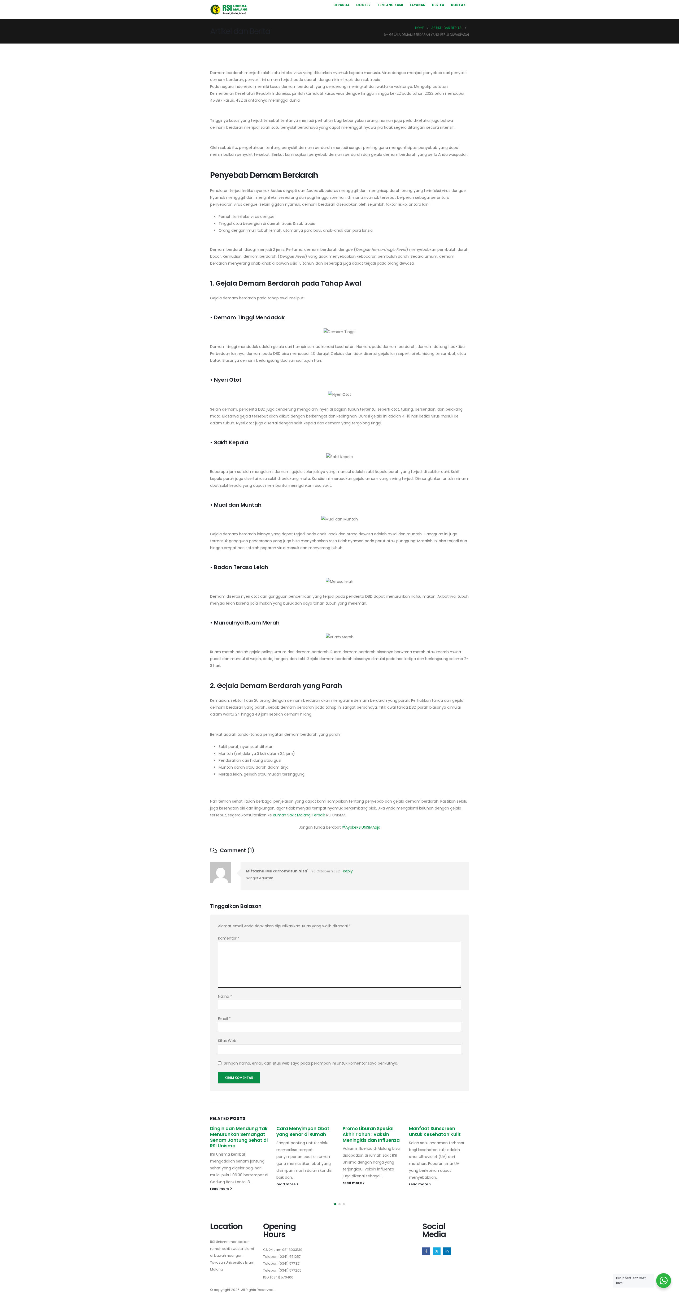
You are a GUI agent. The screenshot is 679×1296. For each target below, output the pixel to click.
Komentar (229, 938)
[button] (335, 1204)
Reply (348, 871)
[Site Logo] (229, 9)
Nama (225, 996)
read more (220, 1188)
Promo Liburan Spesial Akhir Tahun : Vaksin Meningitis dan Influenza (371, 1134)
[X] (437, 1251)
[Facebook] (426, 1251)
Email (224, 1018)
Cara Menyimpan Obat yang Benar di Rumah (302, 1131)
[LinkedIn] (447, 1251)
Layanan (417, 5)
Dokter (363, 5)
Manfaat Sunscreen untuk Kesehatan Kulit (435, 1131)
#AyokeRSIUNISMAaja (361, 827)
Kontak (458, 5)
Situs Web (227, 1040)
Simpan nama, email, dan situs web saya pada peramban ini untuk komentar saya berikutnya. (311, 1063)
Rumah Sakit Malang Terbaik (299, 815)
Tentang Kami (390, 5)
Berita (438, 5)
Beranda (341, 5)
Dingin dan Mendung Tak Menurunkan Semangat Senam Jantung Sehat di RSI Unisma (239, 1137)
